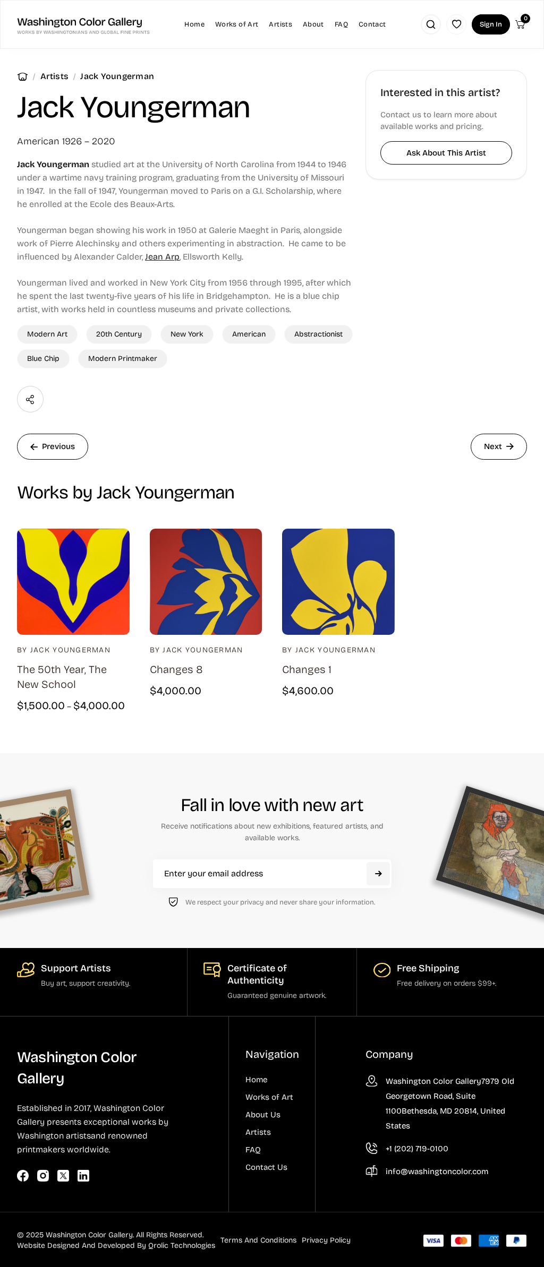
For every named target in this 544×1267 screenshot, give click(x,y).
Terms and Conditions (258, 1240)
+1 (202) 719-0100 (417, 1148)
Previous (58, 446)
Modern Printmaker (122, 358)
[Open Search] (431, 24)
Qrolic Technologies (181, 1245)
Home (22, 76)
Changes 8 (176, 669)
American (249, 334)
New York (187, 334)
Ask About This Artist (446, 153)
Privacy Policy (326, 1240)
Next (493, 446)
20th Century (119, 334)
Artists (54, 76)
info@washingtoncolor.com (437, 1171)
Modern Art (47, 334)
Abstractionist (318, 334)
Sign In (491, 24)
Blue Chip (43, 358)
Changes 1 (307, 669)
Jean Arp (162, 257)
